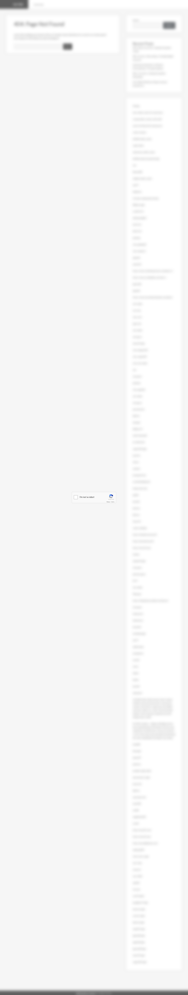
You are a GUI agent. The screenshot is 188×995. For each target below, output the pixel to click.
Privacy (108, 502)
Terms (112, 502)
